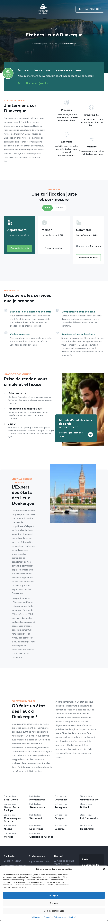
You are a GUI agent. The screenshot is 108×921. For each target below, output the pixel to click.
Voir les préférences (54, 911)
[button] (103, 869)
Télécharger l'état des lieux (71, 434)
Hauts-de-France (56, 44)
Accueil (35, 44)
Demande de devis (19, 248)
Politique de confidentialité (42, 917)
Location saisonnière (14, 861)
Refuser (54, 903)
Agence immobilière (39, 862)
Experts (43, 44)
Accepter (54, 895)
